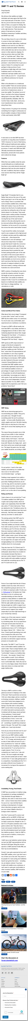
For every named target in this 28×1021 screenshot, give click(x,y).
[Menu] (25, 2)
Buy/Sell (16, 983)
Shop (16, 981)
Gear (13, 881)
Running (3, 986)
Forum (16, 979)
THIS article (6, 592)
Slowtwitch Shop (9, 1007)
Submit (5, 1017)
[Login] (22, 2)
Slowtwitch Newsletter (10, 1002)
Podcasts (16, 984)
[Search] (18, 2)
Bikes (8, 881)
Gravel (2, 984)
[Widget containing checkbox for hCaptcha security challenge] (14, 1012)
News (2, 979)
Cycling (2, 983)
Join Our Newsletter (8, 993)
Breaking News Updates (10, 1005)
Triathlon (3, 981)
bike (3, 881)
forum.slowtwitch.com (9, 960)
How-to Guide (17, 986)
